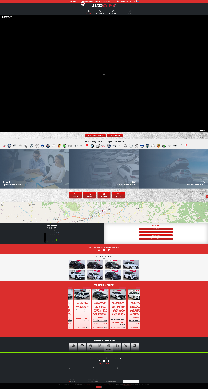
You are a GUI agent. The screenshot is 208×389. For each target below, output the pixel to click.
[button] (103, 211)
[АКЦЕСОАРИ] (73, 346)
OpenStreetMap (201, 222)
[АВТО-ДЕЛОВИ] (91, 346)
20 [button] (52, 239)
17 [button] (47, 239)
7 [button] (54, 236)
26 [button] (50, 241)
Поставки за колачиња (107, 387)
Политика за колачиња (107, 384)
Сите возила (97, 136)
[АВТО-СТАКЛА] (82, 346)
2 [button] (58, 234)
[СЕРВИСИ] (99, 346)
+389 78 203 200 (156, 228)
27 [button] (52, 241)
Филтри (116, 136)
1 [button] (56, 234)
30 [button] (58, 241)
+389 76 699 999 (156, 232)
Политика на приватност (97, 384)
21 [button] (54, 239)
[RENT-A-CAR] (117, 346)
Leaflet (197, 222)
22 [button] (56, 239)
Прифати (98, 387)
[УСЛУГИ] (135, 346)
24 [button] (47, 241)
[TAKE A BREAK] (126, 346)
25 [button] (49, 241)
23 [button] (58, 239)
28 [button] (54, 241)
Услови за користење (86, 384)
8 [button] (56, 236)
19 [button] (50, 239)
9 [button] (58, 236)
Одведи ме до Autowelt (156, 238)
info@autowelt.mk (156, 235)
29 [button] (56, 241)
